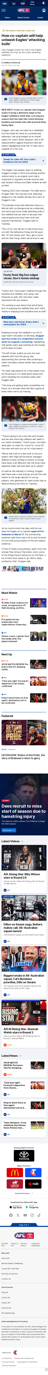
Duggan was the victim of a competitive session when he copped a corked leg (23, 338)
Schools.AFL (7, 1308)
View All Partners (22, 1193)
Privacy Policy (24, 1244)
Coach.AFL (6, 1297)
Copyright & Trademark (27, 1362)
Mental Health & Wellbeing (12, 1263)
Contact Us (6, 1279)
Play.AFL (5, 1292)
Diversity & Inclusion (10, 1274)
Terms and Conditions (24, 1358)
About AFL (6, 1258)
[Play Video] (24, 255)
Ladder (40, 17)
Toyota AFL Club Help (10, 1268)
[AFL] (4, 3)
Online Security (9, 1365)
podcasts (12, 749)
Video (7, 17)
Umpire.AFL (6, 1303)
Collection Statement (35, 1244)
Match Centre (23, 17)
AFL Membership (8, 1313)
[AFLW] (13, 3)
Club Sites (32, 3)
